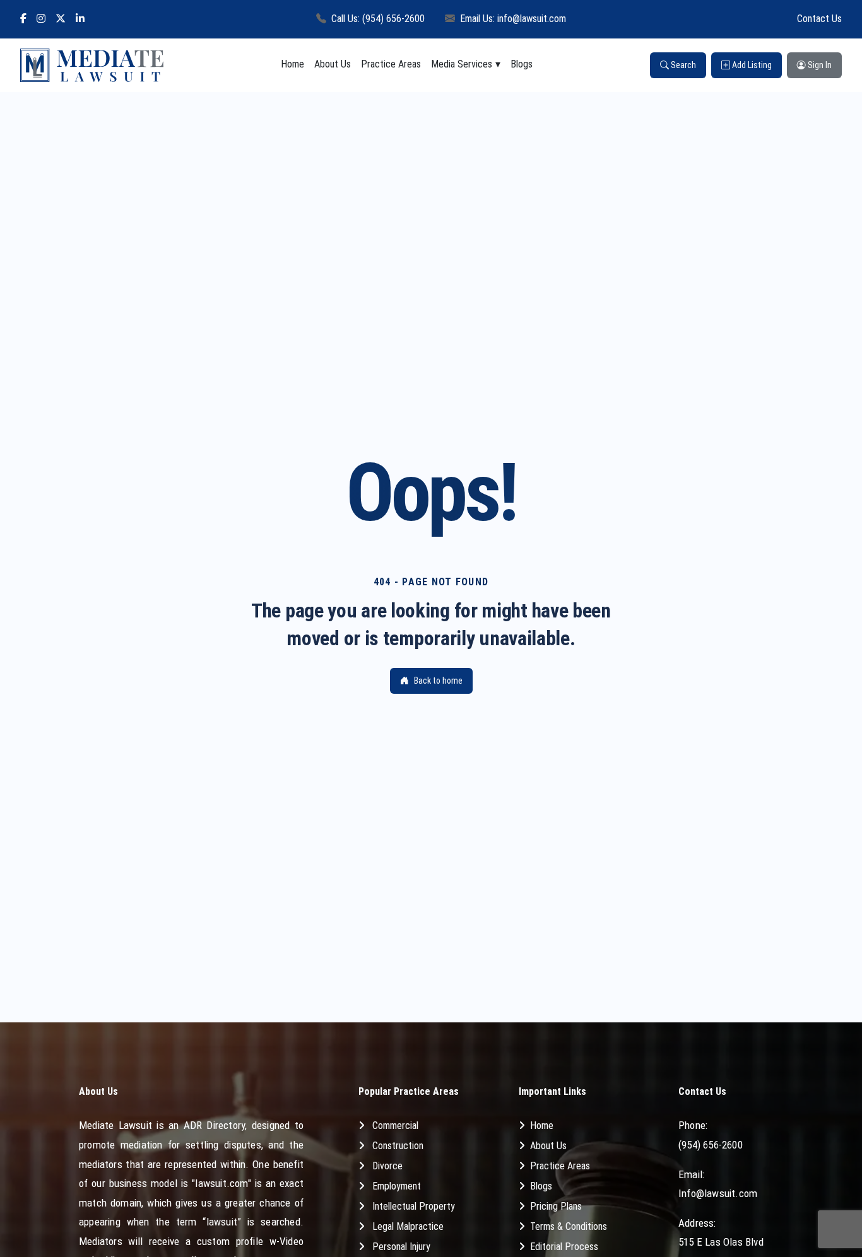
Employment (396, 1186)
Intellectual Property (413, 1206)
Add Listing (751, 65)
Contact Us (819, 19)
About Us (332, 64)
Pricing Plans (556, 1206)
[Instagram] (41, 19)
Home (292, 64)
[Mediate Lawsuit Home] (91, 65)
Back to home (438, 680)
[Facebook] (23, 19)
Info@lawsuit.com (717, 1193)
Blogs (522, 64)
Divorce (387, 1166)
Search (682, 65)
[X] (61, 19)
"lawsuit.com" (221, 1183)
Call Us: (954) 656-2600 (378, 19)
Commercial (395, 1125)
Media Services (461, 64)
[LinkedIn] (80, 19)
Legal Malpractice (408, 1226)
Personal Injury (401, 1247)
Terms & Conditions (568, 1226)
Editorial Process (564, 1247)
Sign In (819, 65)
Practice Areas (391, 64)
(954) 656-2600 (710, 1144)
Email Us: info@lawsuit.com (513, 19)
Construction (397, 1146)
